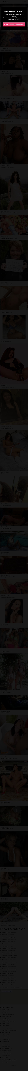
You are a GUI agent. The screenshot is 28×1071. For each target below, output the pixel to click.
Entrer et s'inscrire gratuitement (14, 24)
